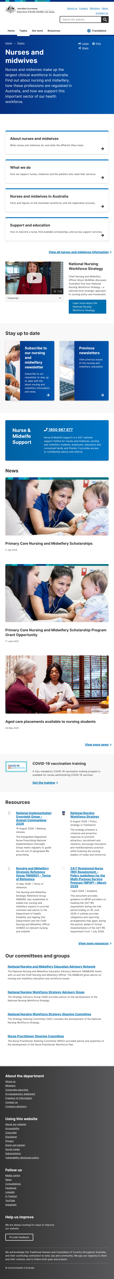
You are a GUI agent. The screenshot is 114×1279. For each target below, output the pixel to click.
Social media (12, 1149)
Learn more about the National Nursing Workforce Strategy (85, 307)
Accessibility (12, 1128)
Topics (23, 30)
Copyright (11, 1132)
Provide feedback (19, 1237)
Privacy (9, 1140)
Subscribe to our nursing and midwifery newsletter (36, 357)
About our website (15, 1124)
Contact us (102, 13)
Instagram (10, 1204)
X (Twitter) (11, 1196)
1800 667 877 (60, 429)
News (105, 8)
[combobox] (81, 19)
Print (98, 43)
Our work (37, 30)
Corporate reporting (16, 1089)
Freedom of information (18, 1098)
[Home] (29, 9)
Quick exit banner (15, 1145)
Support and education (30, 225)
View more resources (93, 943)
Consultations (13, 1183)
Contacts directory (16, 1106)
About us (72, 8)
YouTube (10, 1200)
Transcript (13, 298)
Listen (85, 43)
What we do (20, 167)
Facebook (10, 1187)
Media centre (12, 1175)
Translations (99, 30)
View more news (97, 744)
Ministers (95, 8)
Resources (54, 30)
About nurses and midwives (34, 138)
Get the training (44, 782)
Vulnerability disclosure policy (22, 1157)
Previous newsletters (89, 350)
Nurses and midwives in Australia (39, 196)
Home (11, 30)
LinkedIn (10, 1192)
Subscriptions (13, 1153)
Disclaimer (11, 1136)
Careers (83, 8)
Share (85, 48)
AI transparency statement (20, 1093)
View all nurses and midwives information (79, 252)
